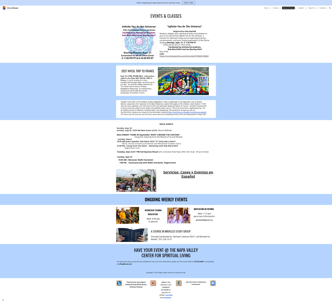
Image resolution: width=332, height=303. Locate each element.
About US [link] (311, 8)
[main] (166, 15)
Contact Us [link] (322, 8)
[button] (330, 8)
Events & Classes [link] (288, 8)
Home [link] (266, 8)
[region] (166, 3)
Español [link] (301, 8)
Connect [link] (275, 8)
